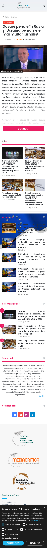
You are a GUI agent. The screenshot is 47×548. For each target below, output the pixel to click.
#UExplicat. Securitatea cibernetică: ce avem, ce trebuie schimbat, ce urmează (31, 258)
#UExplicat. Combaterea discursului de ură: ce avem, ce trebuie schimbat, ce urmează (31, 287)
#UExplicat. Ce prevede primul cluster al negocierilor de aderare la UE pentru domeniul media (31, 228)
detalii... (42, 396)
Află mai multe (36, 521)
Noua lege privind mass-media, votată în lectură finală (11, 195)
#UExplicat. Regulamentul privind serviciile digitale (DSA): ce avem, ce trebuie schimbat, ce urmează (31, 273)
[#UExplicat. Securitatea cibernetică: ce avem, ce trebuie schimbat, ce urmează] (9, 257)
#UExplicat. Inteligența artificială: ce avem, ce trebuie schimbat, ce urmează (31, 243)
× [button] (44, 508)
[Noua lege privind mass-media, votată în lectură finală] (12, 185)
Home (6, 17)
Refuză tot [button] (35, 543)
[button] (23, 538)
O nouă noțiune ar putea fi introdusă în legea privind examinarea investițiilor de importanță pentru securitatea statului (34, 199)
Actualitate (8, 22)
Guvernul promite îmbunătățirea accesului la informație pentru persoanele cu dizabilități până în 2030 (10, 167)
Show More (23, 129)
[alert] (23, 526)
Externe (14, 17)
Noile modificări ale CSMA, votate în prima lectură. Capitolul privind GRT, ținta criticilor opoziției (35, 166)
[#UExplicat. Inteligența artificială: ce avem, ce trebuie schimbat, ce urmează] (9, 243)
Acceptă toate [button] (13, 543)
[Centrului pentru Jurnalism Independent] (23, 5)
